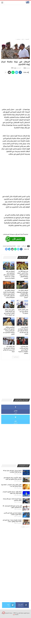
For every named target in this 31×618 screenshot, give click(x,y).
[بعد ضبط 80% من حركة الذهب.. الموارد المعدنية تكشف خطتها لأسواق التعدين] (22, 266)
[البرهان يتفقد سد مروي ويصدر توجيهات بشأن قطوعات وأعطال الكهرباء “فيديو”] (22, 285)
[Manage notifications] (3, 612)
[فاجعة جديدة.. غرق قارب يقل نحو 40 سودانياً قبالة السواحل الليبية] (26, 472)
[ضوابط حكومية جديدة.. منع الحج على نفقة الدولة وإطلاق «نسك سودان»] (26, 522)
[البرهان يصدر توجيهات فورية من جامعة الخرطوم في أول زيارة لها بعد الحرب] (22, 322)
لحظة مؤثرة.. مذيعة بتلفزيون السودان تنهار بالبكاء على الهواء (12, 492)
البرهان (18, 246)
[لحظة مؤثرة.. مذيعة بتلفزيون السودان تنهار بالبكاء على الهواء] (26, 493)
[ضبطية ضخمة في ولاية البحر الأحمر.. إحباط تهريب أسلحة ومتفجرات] (26, 515)
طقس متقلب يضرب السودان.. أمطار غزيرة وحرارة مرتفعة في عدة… (11, 485)
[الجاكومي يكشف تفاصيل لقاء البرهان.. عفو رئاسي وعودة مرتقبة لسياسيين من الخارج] (9, 322)
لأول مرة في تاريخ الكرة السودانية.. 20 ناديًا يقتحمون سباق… (12, 506)
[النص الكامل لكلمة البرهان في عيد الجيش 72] (22, 304)
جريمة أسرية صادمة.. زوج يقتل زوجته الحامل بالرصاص (12, 499)
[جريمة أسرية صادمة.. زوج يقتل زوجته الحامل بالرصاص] (26, 500)
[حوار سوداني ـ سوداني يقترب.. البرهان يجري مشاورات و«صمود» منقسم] (22, 341)
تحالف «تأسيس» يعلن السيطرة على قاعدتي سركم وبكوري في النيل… (13, 478)
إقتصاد (26, 262)
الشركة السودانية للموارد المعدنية (9, 246)
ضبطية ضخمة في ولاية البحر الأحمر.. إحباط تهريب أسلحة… (12, 513)
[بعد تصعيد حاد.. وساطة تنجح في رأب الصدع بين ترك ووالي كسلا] (9, 341)
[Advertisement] (15, 21)
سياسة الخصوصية (8, 613)
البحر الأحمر (24, 246)
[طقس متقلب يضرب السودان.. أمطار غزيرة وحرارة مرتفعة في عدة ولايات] (26, 486)
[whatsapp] (15, 238)
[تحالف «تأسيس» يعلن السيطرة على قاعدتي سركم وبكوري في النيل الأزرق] (26, 479)
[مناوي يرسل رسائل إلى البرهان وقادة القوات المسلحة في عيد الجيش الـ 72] (9, 304)
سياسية (12, 262)
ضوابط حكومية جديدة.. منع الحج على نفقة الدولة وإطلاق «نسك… (12, 521)
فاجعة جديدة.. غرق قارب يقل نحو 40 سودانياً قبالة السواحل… (12, 471)
